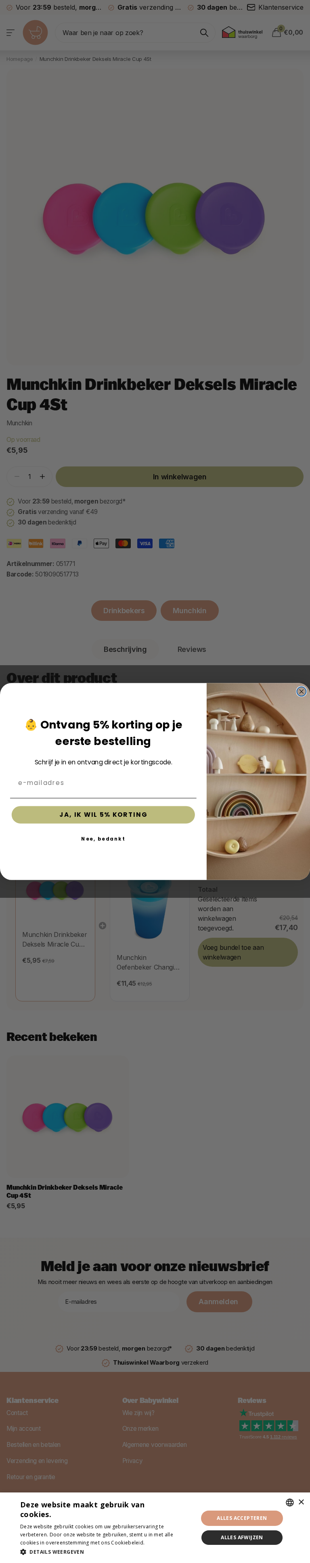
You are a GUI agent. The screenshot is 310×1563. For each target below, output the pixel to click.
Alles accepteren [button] (242, 1518)
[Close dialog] (301, 691)
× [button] (301, 1502)
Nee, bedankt (103, 838)
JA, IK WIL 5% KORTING (103, 814)
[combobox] (290, 1502)
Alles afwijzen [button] (242, 1537)
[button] (106, 1552)
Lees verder (160, 1542)
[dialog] (155, 1527)
